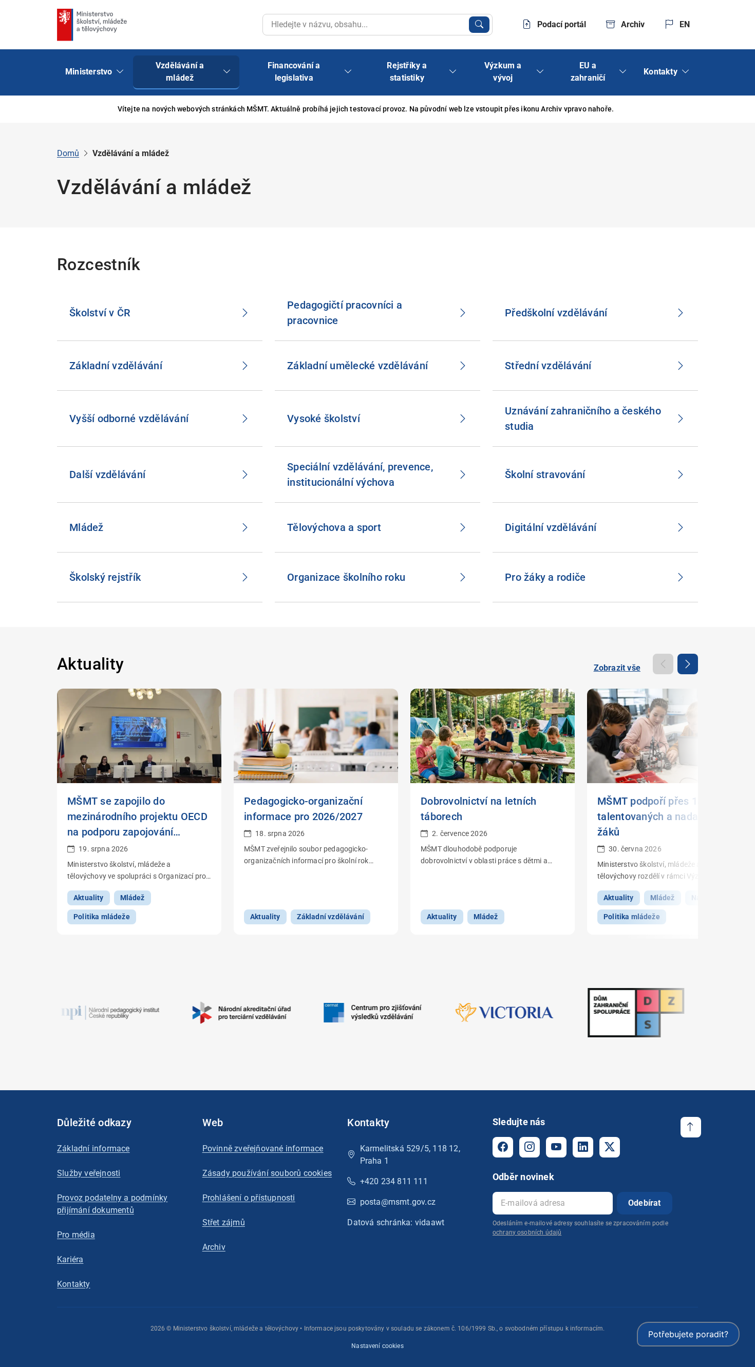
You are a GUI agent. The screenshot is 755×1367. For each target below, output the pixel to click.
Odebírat (644, 1203)
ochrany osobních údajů (527, 1232)
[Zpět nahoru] (691, 1127)
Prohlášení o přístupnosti (248, 1198)
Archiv (213, 1247)
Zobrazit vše (617, 668)
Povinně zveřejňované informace (263, 1148)
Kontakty (73, 1284)
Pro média (76, 1235)
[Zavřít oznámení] (690, 109)
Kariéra (70, 1259)
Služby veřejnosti (88, 1173)
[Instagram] (529, 1147)
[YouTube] (556, 1147)
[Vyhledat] (479, 24)
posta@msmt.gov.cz (398, 1202)
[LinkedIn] (583, 1147)
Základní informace (93, 1148)
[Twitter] (609, 1147)
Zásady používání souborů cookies (267, 1173)
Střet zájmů (223, 1222)
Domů (68, 153)
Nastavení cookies (377, 1346)
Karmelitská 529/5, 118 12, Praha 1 (410, 1155)
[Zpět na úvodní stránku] (93, 24)
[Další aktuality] (687, 664)
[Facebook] (503, 1147)
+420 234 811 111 (394, 1181)
